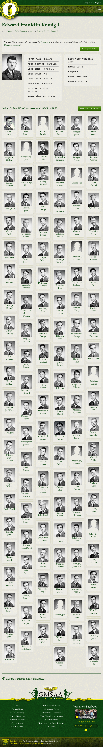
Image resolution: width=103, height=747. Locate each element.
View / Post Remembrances (51, 716)
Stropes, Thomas (60, 565)
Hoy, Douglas (9, 357)
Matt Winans (48, 743)
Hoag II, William (26, 340)
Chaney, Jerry (76, 232)
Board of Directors (17, 716)
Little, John (60, 388)
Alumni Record (17, 723)
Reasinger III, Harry (76, 513)
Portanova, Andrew (26, 494)
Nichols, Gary (93, 484)
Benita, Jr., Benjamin (60, 158)
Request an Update (89, 49)
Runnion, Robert (26, 521)
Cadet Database (21, 31)
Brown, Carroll (93, 184)
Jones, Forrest (26, 366)
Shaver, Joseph (9, 558)
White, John (9, 635)
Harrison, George (43, 335)
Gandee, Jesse (43, 310)
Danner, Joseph (26, 260)
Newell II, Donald (26, 469)
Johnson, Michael (43, 360)
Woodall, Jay (94, 662)
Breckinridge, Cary (27, 184)
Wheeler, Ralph (26, 622)
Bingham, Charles (93, 158)
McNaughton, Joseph (27, 443)
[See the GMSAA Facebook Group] (86, 714)
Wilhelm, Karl (43, 641)
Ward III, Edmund (93, 611)
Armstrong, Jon (26, 158)
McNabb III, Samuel (43, 437)
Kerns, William (9, 382)
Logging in (45, 42)
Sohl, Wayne (93, 561)
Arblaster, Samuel (60, 133)
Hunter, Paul (76, 360)
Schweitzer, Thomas (43, 539)
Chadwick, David (93, 232)
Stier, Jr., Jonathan (77, 565)
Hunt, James (93, 358)
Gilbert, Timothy (9, 332)
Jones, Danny (60, 364)
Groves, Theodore (93, 335)
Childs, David (9, 232)
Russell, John (9, 533)
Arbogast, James (76, 133)
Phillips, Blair (59, 488)
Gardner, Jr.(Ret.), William (26, 313)
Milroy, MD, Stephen (9, 458)
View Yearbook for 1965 (89, 108)
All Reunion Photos (51, 709)
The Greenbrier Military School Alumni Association (40, 741)
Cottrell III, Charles (77, 258)
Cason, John (9, 208)
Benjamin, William (9, 159)
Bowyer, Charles (77, 159)
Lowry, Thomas (93, 408)
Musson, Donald (43, 462)
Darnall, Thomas (9, 281)
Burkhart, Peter (76, 207)
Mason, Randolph (93, 433)
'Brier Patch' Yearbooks (51, 713)
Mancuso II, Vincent (43, 412)
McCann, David (77, 437)
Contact (51, 727)
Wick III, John (94, 637)
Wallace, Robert (26, 597)
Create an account (12, 45)
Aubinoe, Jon (43, 157)
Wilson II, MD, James (26, 647)
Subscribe (86, 730)
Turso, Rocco (93, 586)
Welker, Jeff (60, 614)
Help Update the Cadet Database (51, 723)
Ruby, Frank (43, 515)
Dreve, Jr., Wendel (9, 307)
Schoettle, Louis (93, 535)
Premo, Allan (93, 510)
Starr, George (43, 564)
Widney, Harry (60, 638)
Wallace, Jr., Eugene (9, 610)
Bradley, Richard (43, 183)
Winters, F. (9, 659)
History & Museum (17, 720)
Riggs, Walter (60, 514)
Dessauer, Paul (93, 284)
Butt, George (43, 208)
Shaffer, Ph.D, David (26, 546)
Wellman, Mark (76, 616)
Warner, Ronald (43, 616)
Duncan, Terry (77, 309)
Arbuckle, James (93, 133)
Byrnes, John (26, 209)
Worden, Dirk (60, 664)
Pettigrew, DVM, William (43, 489)
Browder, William (60, 184)
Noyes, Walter (9, 485)
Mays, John (9, 432)
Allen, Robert (26, 133)
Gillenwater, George (76, 335)
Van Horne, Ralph (43, 590)
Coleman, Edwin (43, 233)
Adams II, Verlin (9, 133)
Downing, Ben (59, 286)
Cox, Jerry (9, 256)
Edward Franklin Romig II (47, 31)
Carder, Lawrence (60, 209)
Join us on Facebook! (85, 706)
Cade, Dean (93, 208)
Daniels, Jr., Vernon (60, 261)
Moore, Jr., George (77, 462)
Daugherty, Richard (77, 283)
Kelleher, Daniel (94, 382)
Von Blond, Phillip (77, 591)
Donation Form (17, 727)
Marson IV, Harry (26, 417)
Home (9, 31)
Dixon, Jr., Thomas (26, 286)
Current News (17, 709)
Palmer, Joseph (76, 488)
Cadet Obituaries (17, 713)
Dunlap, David (93, 309)
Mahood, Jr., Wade (9, 409)
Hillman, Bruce (60, 337)
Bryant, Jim (77, 182)
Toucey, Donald (9, 584)
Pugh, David (9, 509)
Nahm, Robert (60, 463)
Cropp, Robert (43, 259)
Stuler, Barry (26, 572)
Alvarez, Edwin (43, 133)
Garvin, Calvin (60, 312)
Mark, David (60, 412)
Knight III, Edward (77, 386)
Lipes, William (43, 386)
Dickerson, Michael (43, 284)
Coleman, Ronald (26, 235)
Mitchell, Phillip (94, 458)
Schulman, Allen (76, 539)
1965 (32, 31)
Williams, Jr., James (77, 642)
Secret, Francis (60, 539)
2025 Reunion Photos (51, 706)
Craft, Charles (93, 258)
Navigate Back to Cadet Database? (25, 678)
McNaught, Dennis (60, 437)
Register (98, 3)
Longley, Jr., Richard (26, 391)
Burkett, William (9, 184)
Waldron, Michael (60, 590)
